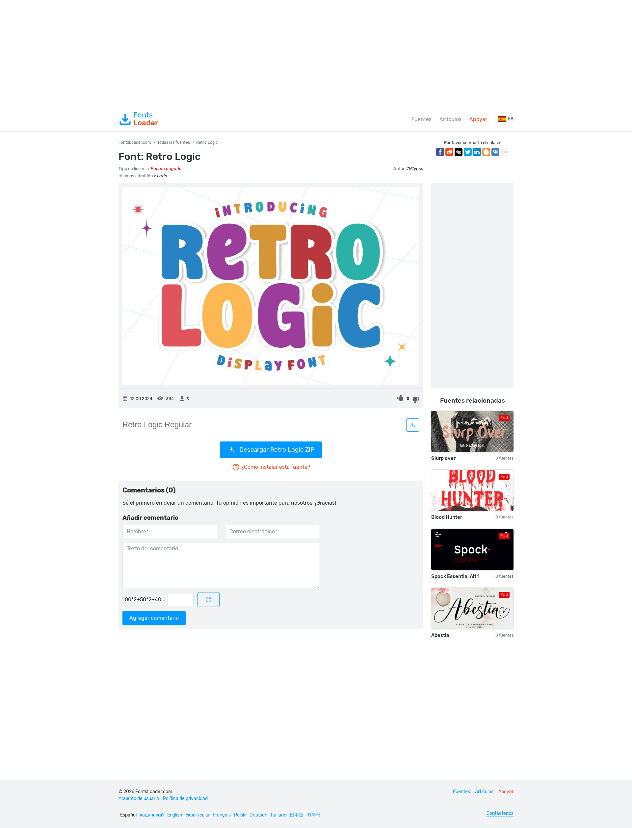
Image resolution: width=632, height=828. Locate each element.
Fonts (145, 119)
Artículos (450, 119)
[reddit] (449, 152)
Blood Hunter (446, 517)
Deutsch (259, 815)
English (174, 815)
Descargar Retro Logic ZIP (276, 449)
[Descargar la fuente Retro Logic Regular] (412, 425)
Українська (197, 815)
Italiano (278, 815)
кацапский (152, 815)
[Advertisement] (316, 54)
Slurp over (443, 458)
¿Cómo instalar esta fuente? (275, 467)
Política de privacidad (185, 798)
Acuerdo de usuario (138, 798)
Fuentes (421, 119)
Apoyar (478, 119)
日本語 (296, 815)
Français (222, 815)
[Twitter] (468, 152)
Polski (240, 815)
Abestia (440, 635)
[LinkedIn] (477, 152)
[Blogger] (486, 152)
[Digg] (458, 152)
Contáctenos (500, 813)
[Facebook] (440, 152)
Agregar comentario (154, 618)
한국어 (314, 815)
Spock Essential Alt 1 (455, 576)
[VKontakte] (495, 152)
